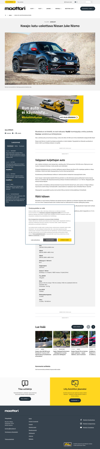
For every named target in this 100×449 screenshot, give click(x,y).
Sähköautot (32, 433)
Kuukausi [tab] (21, 146)
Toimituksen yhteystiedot (11, 432)
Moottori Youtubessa (88, 427)
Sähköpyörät (62, 349)
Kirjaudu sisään (69, 2)
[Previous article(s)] (88, 327)
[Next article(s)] (93, 327)
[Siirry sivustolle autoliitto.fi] (68, 444)
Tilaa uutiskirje (20, 2)
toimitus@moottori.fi (10, 429)
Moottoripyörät (33, 430)
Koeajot (31, 424)
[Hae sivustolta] (91, 2)
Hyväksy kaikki (65, 239)
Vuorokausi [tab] (10, 146)
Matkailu (31, 439)
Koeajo (10, 15)
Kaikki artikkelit (76, 327)
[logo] (15, 9)
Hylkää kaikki (50, 239)
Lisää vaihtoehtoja (35, 239)
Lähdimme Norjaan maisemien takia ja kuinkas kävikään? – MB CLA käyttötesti (15, 176)
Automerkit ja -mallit (87, 8)
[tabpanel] (16, 176)
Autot (30, 418)
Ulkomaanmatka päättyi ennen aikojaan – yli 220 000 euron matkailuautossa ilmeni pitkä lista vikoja (15, 165)
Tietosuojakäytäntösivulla (39, 234)
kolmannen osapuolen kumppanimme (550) (50, 212)
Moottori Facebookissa (89, 420)
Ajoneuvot (53, 22)
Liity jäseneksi (74, 400)
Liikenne (31, 436)
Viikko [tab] (16, 146)
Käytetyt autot (32, 427)
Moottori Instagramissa (89, 424)
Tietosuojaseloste (9, 439)
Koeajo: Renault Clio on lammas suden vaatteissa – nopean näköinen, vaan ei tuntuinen (14, 187)
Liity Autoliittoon (9, 2)
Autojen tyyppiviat (33, 421)
